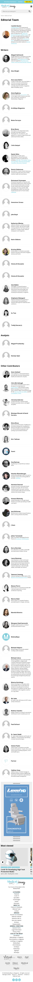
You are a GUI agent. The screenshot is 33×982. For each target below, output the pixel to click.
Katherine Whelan (17, 223)
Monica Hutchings (17, 682)
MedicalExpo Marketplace (10, 1)
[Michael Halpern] (6, 649)
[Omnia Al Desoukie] (6, 264)
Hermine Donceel (17, 485)
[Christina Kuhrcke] (6, 402)
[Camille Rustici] (6, 34)
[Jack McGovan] (6, 513)
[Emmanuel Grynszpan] (6, 187)
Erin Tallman (15, 439)
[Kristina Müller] (6, 251)
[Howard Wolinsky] (6, 500)
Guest (13, 451)
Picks (2, 867)
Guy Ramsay (15, 462)
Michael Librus (16, 658)
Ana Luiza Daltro (16, 80)
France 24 (24, 33)
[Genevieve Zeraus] (6, 202)
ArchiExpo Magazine (18, 108)
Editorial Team (16, 976)
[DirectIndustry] (15, 963)
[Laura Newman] (6, 562)
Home (2, 15)
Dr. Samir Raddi (16, 734)
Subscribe (28, 1)
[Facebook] (13, 980)
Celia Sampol (15, 145)
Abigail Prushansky (17, 344)
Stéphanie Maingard (18, 298)
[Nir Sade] (6, 700)
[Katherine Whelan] (6, 227)
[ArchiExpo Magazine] (6, 108)
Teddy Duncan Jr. (16, 325)
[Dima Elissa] (6, 426)
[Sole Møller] (6, 288)
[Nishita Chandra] (6, 712)
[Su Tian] (6, 313)
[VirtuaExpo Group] (9, 957)
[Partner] (6, 761)
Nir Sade (14, 698)
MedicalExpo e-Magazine (12, 973)
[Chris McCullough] (6, 388)
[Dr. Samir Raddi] (6, 736)
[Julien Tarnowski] (6, 537)
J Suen (13, 525)
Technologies (8, 867)
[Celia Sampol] (6, 145)
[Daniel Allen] (6, 158)
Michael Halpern (16, 648)
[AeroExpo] (20, 957)
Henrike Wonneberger (18, 474)
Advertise (20, 1)
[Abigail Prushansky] (6, 343)
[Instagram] (16, 980)
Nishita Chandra (16, 711)
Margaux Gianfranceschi (19, 623)
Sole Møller (15, 285)
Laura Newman (16, 558)
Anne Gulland (15, 372)
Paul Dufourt (15, 724)
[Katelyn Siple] (6, 356)
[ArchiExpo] (7, 963)
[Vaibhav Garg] (6, 773)
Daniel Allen (15, 154)
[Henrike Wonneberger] (6, 475)
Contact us (26, 974)
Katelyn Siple (15, 356)
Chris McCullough (17, 383)
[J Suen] (6, 525)
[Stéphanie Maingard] (6, 301)
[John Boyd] (6, 214)
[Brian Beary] (6, 133)
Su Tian (13, 313)
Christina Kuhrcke (17, 400)
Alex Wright (15, 71)
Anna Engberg (16, 93)
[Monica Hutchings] (6, 686)
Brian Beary (15, 129)
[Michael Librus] (6, 667)
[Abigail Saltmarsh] (6, 58)
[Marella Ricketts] (6, 612)
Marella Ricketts (16, 612)
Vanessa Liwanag (17, 574)
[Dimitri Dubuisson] (6, 171)
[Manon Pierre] (6, 588)
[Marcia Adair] (6, 600)
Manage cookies (6, 974)
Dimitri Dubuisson (17, 169)
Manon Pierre (15, 586)
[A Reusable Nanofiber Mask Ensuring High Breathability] (14, 857)
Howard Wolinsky (17, 499)
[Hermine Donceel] (6, 488)
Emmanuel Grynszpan (18, 180)
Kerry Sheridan (16, 548)
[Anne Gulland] (6, 374)
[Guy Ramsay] (6, 463)
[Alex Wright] (6, 71)
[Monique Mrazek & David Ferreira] (6, 414)
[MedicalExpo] (6, 637)
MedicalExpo (15, 637)
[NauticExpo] (16, 968)
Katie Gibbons (16, 239)
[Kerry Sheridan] (6, 549)
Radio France (24, 34)
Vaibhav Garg (15, 770)
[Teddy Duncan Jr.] (6, 325)
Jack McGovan (15, 511)
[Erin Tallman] (6, 439)
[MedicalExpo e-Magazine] (16, 6)
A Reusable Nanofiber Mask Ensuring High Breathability (11, 871)
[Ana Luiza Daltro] (6, 83)
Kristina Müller (16, 249)
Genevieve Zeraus (17, 202)
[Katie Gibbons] (6, 239)
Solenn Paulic (15, 746)
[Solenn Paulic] (6, 748)
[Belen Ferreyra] (6, 120)
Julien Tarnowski (16, 536)
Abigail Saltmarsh (17, 55)
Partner (13, 761)
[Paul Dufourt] (6, 724)
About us (14, 974)
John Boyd (14, 214)
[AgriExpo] (26, 957)
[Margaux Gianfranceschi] (6, 624)
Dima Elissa (15, 423)
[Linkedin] (19, 980)
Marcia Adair (15, 599)
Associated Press (15, 34)
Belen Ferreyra (16, 120)
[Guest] (6, 451)
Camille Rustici (16, 26)
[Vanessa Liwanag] (6, 576)
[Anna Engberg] (6, 96)
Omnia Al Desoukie (17, 264)
